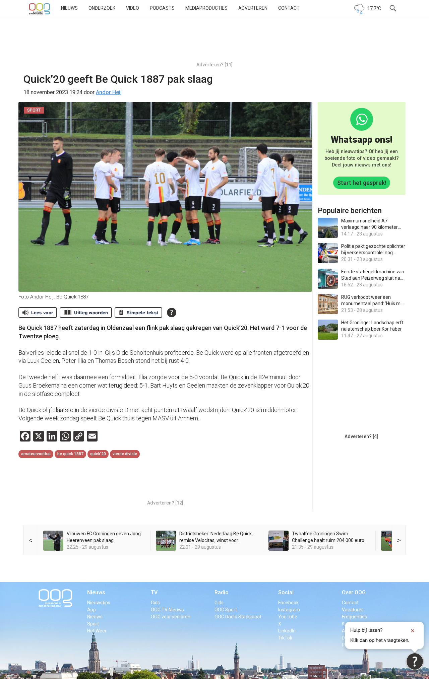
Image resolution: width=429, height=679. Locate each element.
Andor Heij (109, 92)
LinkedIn (287, 630)
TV (154, 592)
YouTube (287, 616)
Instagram (289, 609)
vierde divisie (125, 454)
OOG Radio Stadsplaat (237, 616)
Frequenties (354, 616)
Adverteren (252, 8)
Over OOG (354, 592)
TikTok (285, 637)
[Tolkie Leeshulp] (415, 661)
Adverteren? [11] (214, 64)
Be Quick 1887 (70, 454)
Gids (155, 602)
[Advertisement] (214, 42)
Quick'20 (98, 454)
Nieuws (69, 8)
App (91, 609)
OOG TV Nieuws (167, 609)
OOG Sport (225, 609)
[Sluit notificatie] (412, 630)
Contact (289, 8)
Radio (221, 592)
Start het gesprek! (361, 182)
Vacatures (353, 609)
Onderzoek (101, 8)
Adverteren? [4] (361, 436)
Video (132, 8)
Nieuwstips (98, 602)
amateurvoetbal (36, 454)
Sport (93, 623)
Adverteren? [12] (165, 502)
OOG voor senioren (170, 616)
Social (286, 592)
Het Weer (97, 630)
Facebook (288, 602)
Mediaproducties (206, 8)
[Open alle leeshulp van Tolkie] (171, 312)
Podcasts (162, 8)
